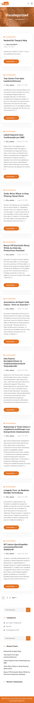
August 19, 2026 (22, 85)
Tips (8, 626)
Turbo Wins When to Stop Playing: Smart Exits (16, 194)
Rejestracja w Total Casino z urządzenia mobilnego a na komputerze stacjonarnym (17, 429)
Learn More (10, 61)
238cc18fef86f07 (12, 44)
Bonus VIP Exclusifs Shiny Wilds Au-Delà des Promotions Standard (17, 248)
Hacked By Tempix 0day (15, 40)
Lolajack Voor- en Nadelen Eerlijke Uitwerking (16, 491)
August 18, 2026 (22, 141)
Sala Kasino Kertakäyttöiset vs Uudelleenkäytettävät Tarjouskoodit (14, 362)
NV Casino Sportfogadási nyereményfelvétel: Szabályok (16, 547)
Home (11, 19)
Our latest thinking (13, 623)
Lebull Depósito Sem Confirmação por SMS (14, 136)
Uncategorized (10, 37)
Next (14, 597)
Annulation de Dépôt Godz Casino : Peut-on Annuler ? (17, 303)
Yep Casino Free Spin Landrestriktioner (14, 79)
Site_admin (10, 85)
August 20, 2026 (9, 47)
